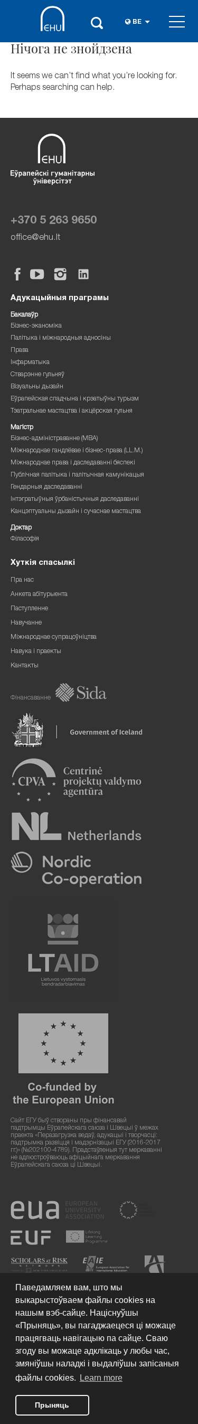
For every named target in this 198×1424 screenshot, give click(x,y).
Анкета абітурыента (39, 594)
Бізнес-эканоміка (36, 326)
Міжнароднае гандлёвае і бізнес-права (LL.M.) (77, 451)
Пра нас (22, 580)
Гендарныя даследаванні (46, 487)
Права (20, 350)
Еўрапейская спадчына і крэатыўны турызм (75, 399)
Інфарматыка (30, 362)
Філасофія (25, 539)
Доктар (21, 528)
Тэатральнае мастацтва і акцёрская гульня (72, 411)
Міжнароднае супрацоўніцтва (54, 637)
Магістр (22, 427)
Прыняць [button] (52, 1405)
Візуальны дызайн (37, 387)
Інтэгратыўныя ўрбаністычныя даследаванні (75, 499)
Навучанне (26, 623)
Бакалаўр (24, 315)
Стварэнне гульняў (37, 374)
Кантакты (25, 666)
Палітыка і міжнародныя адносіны (61, 338)
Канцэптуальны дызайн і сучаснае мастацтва (76, 511)
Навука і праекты (36, 651)
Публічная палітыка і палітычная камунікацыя (77, 475)
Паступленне (29, 609)
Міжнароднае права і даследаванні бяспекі (73, 463)
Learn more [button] (101, 1377)
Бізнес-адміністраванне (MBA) (54, 438)
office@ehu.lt (35, 238)
